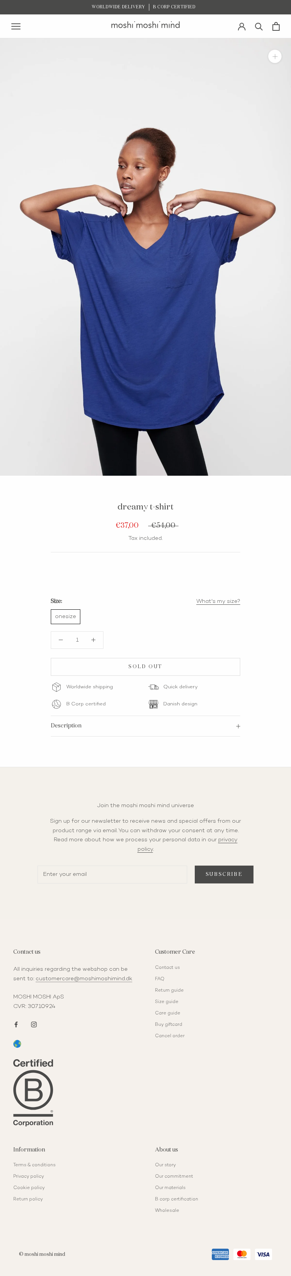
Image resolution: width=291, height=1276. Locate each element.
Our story (165, 1165)
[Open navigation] (15, 26)
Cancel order (170, 1036)
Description (66, 726)
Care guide (167, 1013)
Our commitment (174, 1176)
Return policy (28, 1199)
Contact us (167, 967)
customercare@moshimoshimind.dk (84, 979)
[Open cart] (276, 26)
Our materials (170, 1188)
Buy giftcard (168, 1024)
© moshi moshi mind (42, 1254)
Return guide (169, 990)
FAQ (159, 979)
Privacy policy (28, 1176)
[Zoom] (275, 56)
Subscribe (224, 874)
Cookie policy (29, 1188)
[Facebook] (16, 1023)
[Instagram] (34, 1023)
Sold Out (145, 666)
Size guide (166, 1002)
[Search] (259, 26)
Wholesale (167, 1210)
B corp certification (176, 1199)
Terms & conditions (34, 1165)
